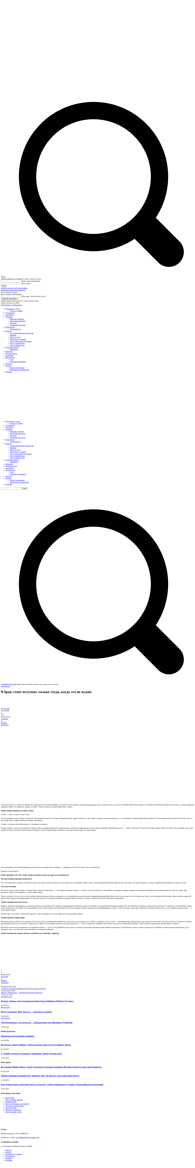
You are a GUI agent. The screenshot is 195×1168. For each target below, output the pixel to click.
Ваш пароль (26, 283)
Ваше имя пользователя (31, 281)
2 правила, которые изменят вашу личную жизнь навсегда (23, 989)
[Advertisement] (97, 390)
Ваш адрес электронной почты (33, 296)
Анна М (6, 709)
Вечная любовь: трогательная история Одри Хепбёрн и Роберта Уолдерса (37, 1001)
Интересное (10, 684)
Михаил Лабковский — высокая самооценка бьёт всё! (22, 993)
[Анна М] (6, 707)
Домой (3, 684)
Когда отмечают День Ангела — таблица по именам (26, 1012)
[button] (97, 682)
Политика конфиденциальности (13, 290)
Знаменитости (6, 997)
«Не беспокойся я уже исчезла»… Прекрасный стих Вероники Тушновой (36, 1022)
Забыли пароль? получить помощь (14, 288)
